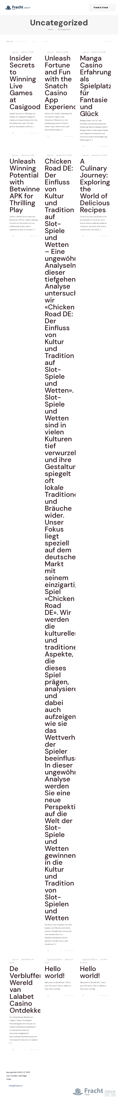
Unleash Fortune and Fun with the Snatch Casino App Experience (63, 82)
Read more (34, 133)
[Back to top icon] (107, 1094)
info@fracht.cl (15, 1085)
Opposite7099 (53, 959)
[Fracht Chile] (17, 7)
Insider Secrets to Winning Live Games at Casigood (25, 82)
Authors (45, 41)
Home (50, 29)
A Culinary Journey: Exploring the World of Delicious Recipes (95, 185)
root (14, 52)
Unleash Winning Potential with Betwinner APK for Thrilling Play (26, 185)
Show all (108, 41)
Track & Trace (100, 7)
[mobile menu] (82, 7)
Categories (21, 41)
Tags (34, 41)
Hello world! (55, 972)
